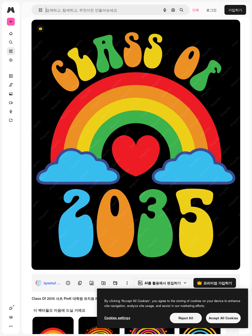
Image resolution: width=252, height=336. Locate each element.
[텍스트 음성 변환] (11, 111)
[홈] (11, 33)
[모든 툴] (11, 76)
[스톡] (11, 51)
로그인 (211, 9)
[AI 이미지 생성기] (11, 94)
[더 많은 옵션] (127, 283)
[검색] (11, 42)
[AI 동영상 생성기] (11, 103)
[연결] (11, 308)
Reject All (185, 318)
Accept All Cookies (223, 318)
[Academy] (11, 317)
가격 (195, 9)
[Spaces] (11, 85)
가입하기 (235, 9)
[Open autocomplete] (38, 10)
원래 (59, 28)
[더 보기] (11, 326)
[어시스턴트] (11, 120)
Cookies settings (117, 317)
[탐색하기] (11, 60)
